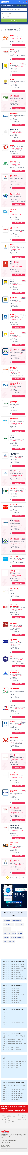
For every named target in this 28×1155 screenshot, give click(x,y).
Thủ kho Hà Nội (14, 113)
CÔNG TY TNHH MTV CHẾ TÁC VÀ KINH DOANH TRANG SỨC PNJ (17, 863)
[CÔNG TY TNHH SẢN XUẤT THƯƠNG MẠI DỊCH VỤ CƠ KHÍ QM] (5, 845)
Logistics (6, 937)
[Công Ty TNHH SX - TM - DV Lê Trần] (5, 148)
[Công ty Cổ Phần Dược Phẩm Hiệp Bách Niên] (5, 98)
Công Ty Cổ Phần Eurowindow (17, 318)
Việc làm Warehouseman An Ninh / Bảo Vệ (13, 964)
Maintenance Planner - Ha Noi (14, 401)
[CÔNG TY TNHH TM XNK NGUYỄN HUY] (5, 624)
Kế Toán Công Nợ (14, 588)
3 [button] (13, 877)
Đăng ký (19, 5)
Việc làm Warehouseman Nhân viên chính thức (14, 1061)
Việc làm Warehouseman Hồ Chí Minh (12, 990)
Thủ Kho (12, 35)
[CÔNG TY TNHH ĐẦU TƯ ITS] (5, 659)
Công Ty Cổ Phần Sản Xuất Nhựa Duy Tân (16, 793)
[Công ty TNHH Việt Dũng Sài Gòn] (5, 212)
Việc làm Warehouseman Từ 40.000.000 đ (13, 1026)
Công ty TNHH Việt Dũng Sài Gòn (16, 213)
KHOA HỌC (19, 1117)
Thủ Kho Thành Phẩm (11, 175)
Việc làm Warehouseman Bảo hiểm (11, 972)
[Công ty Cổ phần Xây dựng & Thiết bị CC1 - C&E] (5, 491)
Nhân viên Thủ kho (13, 210)
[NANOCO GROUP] (5, 370)
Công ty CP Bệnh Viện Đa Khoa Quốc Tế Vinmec (17, 248)
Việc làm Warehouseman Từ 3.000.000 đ (13, 1012)
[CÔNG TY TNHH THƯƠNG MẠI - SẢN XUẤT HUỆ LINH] (5, 132)
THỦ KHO (12, 79)
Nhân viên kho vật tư (11, 539)
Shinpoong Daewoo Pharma (16, 162)
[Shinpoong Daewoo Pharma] (5, 163)
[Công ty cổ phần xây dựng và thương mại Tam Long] (5, 178)
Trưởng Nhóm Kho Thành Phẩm (14, 773)
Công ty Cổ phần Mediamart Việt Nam (16, 506)
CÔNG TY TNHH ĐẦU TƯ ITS (16, 658)
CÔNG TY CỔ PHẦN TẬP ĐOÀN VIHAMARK (17, 230)
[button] (23, 2)
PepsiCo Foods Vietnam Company (15, 523)
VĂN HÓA (14, 1119)
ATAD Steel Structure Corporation (15, 386)
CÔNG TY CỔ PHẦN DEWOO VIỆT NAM (17, 758)
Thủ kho (12, 49)
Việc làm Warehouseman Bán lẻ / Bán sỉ (13, 970)
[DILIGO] (5, 591)
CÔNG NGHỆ (9, 1119)
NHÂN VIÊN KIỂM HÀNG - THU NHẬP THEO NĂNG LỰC (14, 453)
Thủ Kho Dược (13, 161)
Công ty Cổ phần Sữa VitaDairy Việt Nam (17, 115)
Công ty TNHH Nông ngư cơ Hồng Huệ (16, 456)
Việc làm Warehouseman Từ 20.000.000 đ (13, 1022)
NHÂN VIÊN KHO (11, 571)
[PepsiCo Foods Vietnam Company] (5, 523)
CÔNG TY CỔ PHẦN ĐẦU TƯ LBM (17, 607)
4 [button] (16, 877)
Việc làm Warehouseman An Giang (11, 992)
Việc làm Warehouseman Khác (10, 1067)
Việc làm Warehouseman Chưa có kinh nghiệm (14, 1089)
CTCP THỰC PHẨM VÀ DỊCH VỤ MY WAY (17, 810)
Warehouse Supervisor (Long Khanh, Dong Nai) (13, 383)
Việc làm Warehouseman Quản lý (11, 1047)
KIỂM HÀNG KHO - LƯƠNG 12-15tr (12, 471)
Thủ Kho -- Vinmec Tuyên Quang (13, 245)
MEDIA (3, 1115)
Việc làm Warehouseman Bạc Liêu (11, 996)
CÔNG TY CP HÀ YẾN (14, 51)
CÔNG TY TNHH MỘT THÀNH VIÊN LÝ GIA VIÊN (16, 574)
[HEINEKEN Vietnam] (5, 403)
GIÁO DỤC (24, 1115)
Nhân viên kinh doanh (10, 933)
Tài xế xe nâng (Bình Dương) (12, 521)
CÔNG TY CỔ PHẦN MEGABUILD (17, 707)
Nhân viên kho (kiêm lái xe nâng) (14, 640)
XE (8, 1122)
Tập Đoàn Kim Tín (14, 65)
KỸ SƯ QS (12, 705)
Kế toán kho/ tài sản (14, 419)
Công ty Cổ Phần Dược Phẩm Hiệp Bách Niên (16, 98)
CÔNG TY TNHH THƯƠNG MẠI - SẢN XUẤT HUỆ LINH (17, 131)
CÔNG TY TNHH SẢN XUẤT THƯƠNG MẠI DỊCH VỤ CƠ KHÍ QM (17, 846)
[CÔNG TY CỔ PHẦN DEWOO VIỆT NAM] (5, 757)
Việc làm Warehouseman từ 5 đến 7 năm (13, 1095)
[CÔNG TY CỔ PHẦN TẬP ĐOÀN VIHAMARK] (5, 229)
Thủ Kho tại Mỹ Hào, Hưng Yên (11, 262)
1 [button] (7, 877)
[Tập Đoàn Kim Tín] (5, 66)
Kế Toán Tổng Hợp (11, 755)
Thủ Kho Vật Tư (14, 129)
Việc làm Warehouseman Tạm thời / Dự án (13, 1063)
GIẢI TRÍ (14, 1121)
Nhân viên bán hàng (9, 941)
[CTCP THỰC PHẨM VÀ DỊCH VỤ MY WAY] (5, 810)
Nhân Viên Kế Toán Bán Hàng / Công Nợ (14, 605)
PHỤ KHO (12, 721)
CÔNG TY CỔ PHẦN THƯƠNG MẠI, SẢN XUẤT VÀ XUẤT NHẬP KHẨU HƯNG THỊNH (17, 37)
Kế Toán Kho (13, 656)
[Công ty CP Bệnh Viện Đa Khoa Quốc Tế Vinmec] (5, 247)
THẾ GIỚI (4, 1119)
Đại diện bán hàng (8, 924)
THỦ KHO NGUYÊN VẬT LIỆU (13, 315)
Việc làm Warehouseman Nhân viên (12, 1041)
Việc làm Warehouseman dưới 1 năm (12, 1091)
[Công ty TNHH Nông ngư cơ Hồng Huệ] (5, 456)
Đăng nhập (24, 5)
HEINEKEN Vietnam (14, 404)
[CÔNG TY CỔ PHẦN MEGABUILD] (5, 708)
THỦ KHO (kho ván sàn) (13, 280)
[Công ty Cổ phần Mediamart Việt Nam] (5, 507)
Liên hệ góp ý (4, 1150)
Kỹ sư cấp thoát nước (17, 937)
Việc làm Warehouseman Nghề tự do (12, 1065)
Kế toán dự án (13, 488)
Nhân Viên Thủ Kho (11, 96)
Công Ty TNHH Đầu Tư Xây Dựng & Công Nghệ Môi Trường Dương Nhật (17, 421)
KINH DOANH (8, 1115)
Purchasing (7, 920)
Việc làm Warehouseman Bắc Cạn (11, 998)
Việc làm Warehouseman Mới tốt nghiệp (13, 1039)
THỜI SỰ (4, 1117)
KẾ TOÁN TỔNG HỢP (14, 843)
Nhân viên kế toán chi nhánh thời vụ (14, 671)
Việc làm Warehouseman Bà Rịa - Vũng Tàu (13, 994)
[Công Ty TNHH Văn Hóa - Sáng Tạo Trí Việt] (5, 559)
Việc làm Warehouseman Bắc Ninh (11, 1002)
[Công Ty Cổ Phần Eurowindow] (5, 317)
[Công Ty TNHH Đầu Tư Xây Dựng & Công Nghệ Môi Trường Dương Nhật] (5, 421)
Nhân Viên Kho (14, 556)
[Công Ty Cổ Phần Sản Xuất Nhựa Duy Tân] (5, 792)
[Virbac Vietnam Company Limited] (5, 642)
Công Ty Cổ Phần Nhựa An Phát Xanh (17, 352)
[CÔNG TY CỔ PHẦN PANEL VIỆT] (5, 691)
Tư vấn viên (11, 860)
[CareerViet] (18, 1110)
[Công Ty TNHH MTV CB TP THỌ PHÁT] (5, 775)
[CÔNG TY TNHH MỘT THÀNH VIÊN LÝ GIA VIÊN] (5, 573)
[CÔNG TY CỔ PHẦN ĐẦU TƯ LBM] (5, 607)
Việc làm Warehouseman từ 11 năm (11, 1099)
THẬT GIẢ (24, 1119)
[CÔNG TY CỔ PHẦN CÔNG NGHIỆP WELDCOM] (5, 264)
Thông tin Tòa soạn (5, 1145)
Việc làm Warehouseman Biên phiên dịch (13, 976)
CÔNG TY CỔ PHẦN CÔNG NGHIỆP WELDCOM (16, 265)
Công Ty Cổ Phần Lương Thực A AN (17, 439)
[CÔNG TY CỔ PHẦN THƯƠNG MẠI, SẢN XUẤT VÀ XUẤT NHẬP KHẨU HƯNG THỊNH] (5, 38)
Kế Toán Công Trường (13, 790)
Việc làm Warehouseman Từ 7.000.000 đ (13, 1016)
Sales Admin (7, 929)
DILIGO (11, 590)
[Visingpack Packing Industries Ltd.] (5, 82)
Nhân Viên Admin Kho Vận (14, 436)
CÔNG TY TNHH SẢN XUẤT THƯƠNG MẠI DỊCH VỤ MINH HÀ (17, 196)
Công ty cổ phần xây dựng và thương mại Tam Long (16, 178)
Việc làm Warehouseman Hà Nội (11, 988)
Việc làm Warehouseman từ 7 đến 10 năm (13, 1097)
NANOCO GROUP (14, 370)
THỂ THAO (19, 1115)
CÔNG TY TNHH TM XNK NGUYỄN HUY (15, 625)
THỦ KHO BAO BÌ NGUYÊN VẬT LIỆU (12, 194)
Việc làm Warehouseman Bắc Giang (12, 1000)
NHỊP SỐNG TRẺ (14, 1115)
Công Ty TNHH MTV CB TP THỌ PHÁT (17, 776)
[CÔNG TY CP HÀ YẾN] (5, 52)
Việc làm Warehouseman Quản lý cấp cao (13, 1049)
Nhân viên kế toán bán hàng (14, 689)
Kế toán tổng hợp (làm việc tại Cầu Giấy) (14, 826)
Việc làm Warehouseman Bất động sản (12, 974)
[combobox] (14, 9)
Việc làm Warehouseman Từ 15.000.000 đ (13, 1020)
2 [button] (10, 877)
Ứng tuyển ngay (18, 44)
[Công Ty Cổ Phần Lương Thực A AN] (5, 438)
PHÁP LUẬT (3, 1122)
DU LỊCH (9, 1125)
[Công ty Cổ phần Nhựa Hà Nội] (5, 541)
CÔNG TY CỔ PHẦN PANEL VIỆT (17, 691)
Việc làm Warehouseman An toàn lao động (13, 966)
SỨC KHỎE (19, 1119)
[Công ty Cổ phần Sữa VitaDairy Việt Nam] (5, 116)
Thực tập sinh (19, 924)
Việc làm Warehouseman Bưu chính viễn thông (14, 978)
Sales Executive (16, 920)
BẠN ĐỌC (24, 1117)
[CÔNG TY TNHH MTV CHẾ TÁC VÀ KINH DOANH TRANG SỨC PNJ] (5, 862)
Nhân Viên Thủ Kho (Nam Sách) (11, 349)
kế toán (20, 933)
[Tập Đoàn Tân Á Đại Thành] (5, 673)
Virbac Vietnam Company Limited (16, 642)
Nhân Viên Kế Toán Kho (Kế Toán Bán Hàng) (14, 622)
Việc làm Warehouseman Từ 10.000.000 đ (13, 1018)
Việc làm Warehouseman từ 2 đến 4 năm (13, 1093)
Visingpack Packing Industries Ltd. (17, 81)
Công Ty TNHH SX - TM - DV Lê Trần (17, 147)
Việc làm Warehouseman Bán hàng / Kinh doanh (15, 968)
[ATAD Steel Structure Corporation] (5, 385)
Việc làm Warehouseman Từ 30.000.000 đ (13, 1024)
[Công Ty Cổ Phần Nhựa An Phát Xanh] (5, 351)
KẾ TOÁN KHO (13, 504)
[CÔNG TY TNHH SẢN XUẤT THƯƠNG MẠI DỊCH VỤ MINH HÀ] (5, 196)
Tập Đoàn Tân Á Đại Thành (16, 674)
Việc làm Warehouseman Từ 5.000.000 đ (13, 1014)
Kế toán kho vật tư (14, 738)
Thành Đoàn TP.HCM (5, 1146)
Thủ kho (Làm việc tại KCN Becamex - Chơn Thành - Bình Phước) (14, 368)
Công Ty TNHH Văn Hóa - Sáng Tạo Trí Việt (17, 558)
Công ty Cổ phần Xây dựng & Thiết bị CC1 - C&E (16, 490)
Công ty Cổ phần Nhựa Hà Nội (17, 541)
